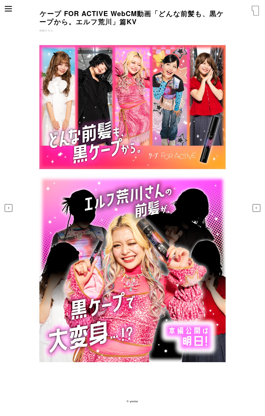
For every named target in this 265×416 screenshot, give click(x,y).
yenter (255, 10)
